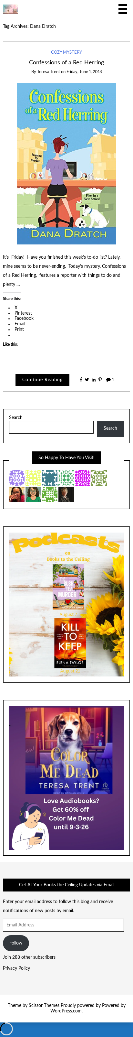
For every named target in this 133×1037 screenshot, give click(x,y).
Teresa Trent (48, 72)
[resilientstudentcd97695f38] (33, 477)
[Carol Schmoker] (82, 477)
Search (16, 418)
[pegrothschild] (66, 477)
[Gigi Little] (49, 477)
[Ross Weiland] (49, 494)
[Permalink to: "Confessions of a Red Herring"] (66, 163)
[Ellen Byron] (33, 494)
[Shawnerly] (17, 494)
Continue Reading (42, 380)
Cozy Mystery (66, 52)
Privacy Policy (16, 968)
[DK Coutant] (17, 477)
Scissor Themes (44, 1005)
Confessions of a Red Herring (66, 62)
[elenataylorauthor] (66, 494)
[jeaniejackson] (99, 477)
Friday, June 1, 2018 (84, 72)
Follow (15, 943)
